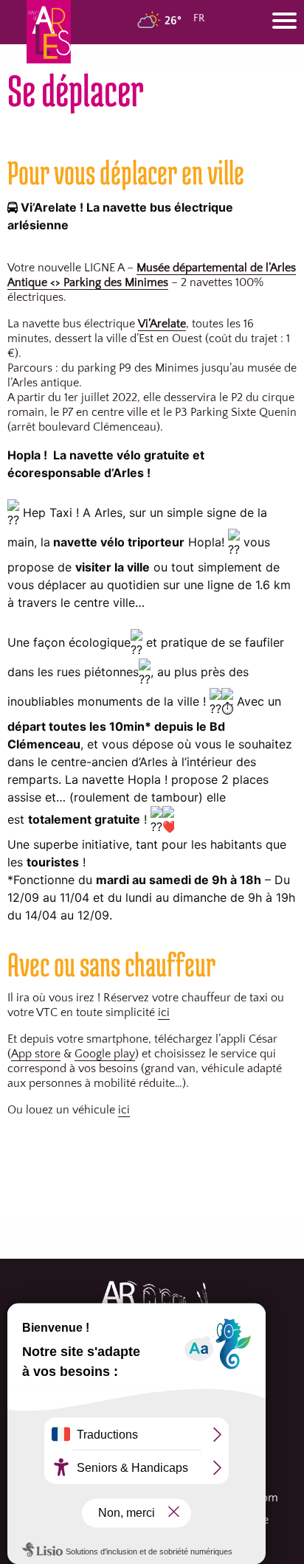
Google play (105, 1053)
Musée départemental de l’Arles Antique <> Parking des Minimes (151, 275)
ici (164, 1012)
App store (36, 1053)
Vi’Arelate (162, 323)
